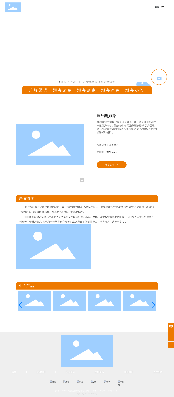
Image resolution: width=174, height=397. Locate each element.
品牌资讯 (99, 372)
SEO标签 (93, 391)
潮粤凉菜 (111, 90)
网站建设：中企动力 (107, 391)
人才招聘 (157, 372)
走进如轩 (41, 372)
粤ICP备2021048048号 (87, 394)
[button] (20, 305)
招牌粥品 (39, 90)
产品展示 (70, 372)
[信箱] (171, 326)
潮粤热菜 (63, 90)
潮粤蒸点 (91, 82)
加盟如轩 (128, 372)
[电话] (171, 332)
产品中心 (76, 82)
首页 (14, 372)
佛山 (117, 391)
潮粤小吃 (135, 90)
